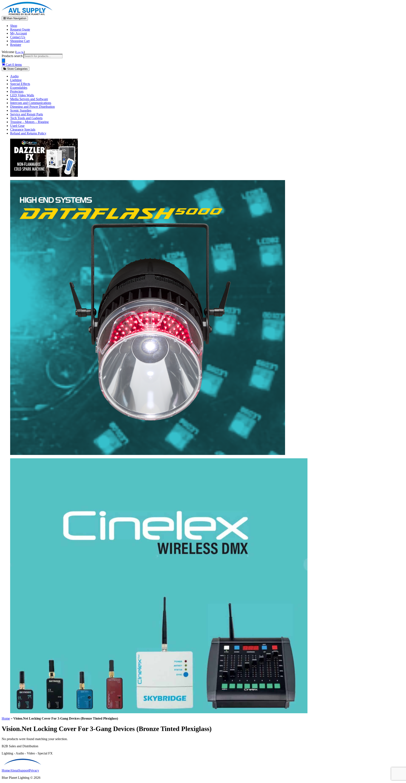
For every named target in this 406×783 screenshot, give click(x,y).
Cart (13, 64)
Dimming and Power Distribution (32, 106)
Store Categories (17, 68)
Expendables (18, 87)
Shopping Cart (20, 41)
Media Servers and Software (29, 99)
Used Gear (17, 125)
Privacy (34, 770)
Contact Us (17, 37)
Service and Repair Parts (26, 114)
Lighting (16, 80)
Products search (12, 56)
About (14, 770)
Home (6, 718)
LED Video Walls (22, 95)
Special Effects (20, 84)
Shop (13, 25)
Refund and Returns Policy (28, 133)
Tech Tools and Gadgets (26, 118)
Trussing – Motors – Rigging (29, 122)
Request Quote (20, 29)
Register (15, 45)
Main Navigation (16, 18)
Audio (14, 76)
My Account (18, 33)
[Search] (3, 60)
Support (23, 770)
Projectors (16, 91)
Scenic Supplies (20, 110)
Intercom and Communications (30, 103)
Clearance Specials (22, 129)
